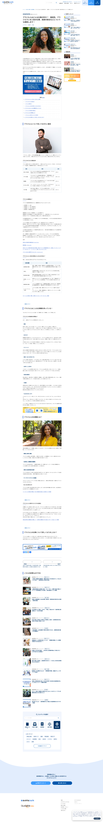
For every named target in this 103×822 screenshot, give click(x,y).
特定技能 (47, 736)
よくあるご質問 (63, 808)
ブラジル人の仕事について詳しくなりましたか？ (34, 117)
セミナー (71, 3)
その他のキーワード (42, 746)
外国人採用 (29, 736)
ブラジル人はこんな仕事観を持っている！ (33, 108)
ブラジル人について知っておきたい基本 (32, 99)
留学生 (55, 739)
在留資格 (35, 739)
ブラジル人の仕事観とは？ (30, 112)
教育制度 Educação (27, 245)
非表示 (43, 97)
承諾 (97, 818)
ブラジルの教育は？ (28, 103)
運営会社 (75, 801)
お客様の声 (61, 3)
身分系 (44, 739)
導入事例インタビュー (64, 807)
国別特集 (32, 9)
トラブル (50, 739)
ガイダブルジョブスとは (65, 801)
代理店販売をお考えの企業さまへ (67, 1)
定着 (33, 741)
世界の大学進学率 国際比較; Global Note (31, 242)
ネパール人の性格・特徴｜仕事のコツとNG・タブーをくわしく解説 (36, 295)
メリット (29, 739)
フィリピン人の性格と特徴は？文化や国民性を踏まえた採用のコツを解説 (37, 491)
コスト (28, 741)
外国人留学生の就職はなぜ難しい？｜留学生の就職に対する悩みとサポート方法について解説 (41, 519)
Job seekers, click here (77, 1)
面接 (42, 736)
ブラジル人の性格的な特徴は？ (30, 110)
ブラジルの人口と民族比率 (29, 101)
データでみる (63, 803)
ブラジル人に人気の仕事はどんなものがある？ (33, 106)
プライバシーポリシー (78, 803)
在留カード (36, 736)
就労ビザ (53, 736)
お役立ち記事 (66, 3)
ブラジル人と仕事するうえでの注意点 (31, 115)
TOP (61, 800)
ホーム (24, 9)
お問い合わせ (63, 783)
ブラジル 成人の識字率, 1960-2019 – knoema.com (33, 252)
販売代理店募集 (77, 800)
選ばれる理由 (63, 805)
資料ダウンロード (77, 3)
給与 (40, 739)
